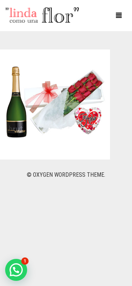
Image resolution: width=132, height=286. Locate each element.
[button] (16, 270)
